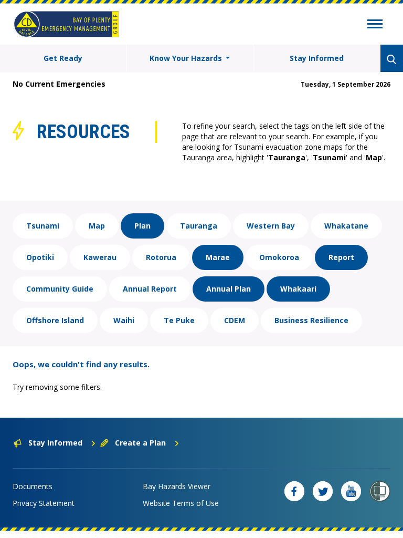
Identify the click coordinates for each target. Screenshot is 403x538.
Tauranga (198, 226)
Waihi (123, 320)
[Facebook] (294, 491)
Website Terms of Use (181, 503)
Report (341, 257)
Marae (218, 257)
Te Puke (179, 320)
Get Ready (63, 58)
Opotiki (40, 257)
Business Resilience (311, 320)
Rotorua (161, 257)
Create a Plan (140, 443)
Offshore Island (55, 320)
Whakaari (298, 289)
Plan (142, 226)
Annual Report (150, 289)
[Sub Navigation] (374, 25)
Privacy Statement (44, 503)
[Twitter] (323, 491)
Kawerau (99, 257)
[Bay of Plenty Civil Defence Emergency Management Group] (66, 24)
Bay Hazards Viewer (176, 486)
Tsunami (42, 226)
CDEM (234, 320)
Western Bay (271, 226)
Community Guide (59, 289)
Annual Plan (228, 289)
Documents (32, 486)
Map (97, 226)
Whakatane (346, 226)
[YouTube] (351, 491)
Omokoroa (279, 257)
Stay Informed (317, 58)
